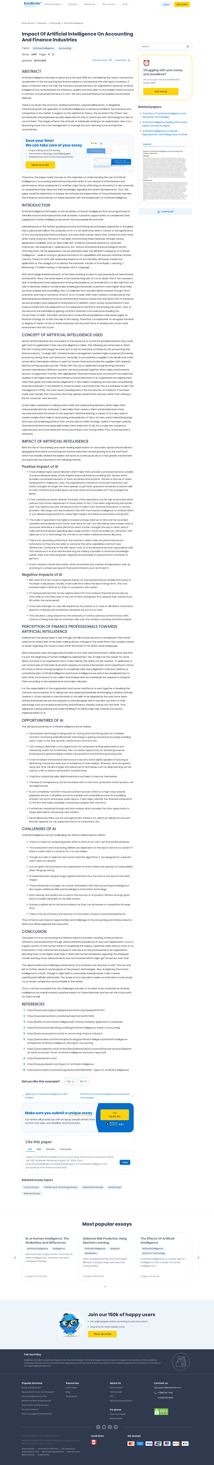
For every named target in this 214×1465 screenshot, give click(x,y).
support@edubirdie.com (169, 1387)
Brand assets (116, 1418)
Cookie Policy (43, 1454)
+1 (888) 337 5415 (165, 1392)
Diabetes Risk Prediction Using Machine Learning (105, 1240)
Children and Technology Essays (60, 1187)
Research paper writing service (36, 1400)
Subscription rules (30, 1451)
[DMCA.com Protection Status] (161, 1411)
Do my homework (30, 1409)
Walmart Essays (32, 1193)
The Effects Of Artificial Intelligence (157, 1240)
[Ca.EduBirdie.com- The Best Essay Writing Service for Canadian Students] (94, 1442)
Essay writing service (31, 1387)
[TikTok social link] (110, 1427)
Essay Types (71, 1387)
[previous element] (15, 1258)
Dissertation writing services (35, 1405)
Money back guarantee (121, 1400)
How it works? (116, 1387)
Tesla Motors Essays (92, 1187)
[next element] (198, 1258)
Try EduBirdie (115, 1114)
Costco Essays (31, 1187)
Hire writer (182, 4)
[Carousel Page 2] (107, 1286)
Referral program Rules (53, 1451)
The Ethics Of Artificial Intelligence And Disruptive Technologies (105, 1096)
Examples (42, 23)
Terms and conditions (48, 1448)
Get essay (161, 91)
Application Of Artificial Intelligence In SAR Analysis (46, 1096)
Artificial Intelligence (73, 23)
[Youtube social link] (104, 1427)
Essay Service (28, 23)
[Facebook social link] (98, 1427)
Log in (166, 4)
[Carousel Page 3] (109, 1286)
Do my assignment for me (34, 1396)
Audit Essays (114, 1187)
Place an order (40, 165)
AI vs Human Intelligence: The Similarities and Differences (47, 1240)
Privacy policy (28, 1448)
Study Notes (71, 1396)
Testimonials (116, 1392)
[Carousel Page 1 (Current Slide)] (105, 1286)
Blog (68, 1392)
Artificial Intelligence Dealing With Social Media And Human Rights (164, 124)
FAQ (111, 1396)
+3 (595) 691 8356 (165, 1398)
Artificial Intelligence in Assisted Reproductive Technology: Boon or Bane (164, 132)
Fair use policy (68, 1448)
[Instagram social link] (116, 1427)
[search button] (187, 46)
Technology (55, 23)
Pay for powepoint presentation (37, 1414)
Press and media (117, 1414)
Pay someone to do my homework (38, 1392)
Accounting (65, 48)
